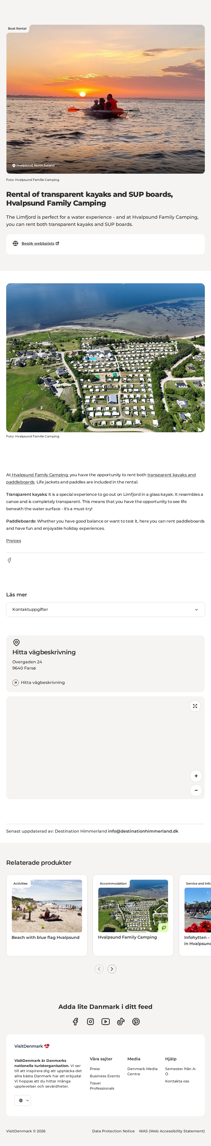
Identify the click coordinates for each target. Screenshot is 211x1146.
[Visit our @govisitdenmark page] (120, 1021)
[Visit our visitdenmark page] (105, 1021)
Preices (13, 540)
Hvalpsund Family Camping (39, 474)
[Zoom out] (196, 790)
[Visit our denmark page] (75, 1021)
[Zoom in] (196, 776)
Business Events (105, 1076)
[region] (105, 747)
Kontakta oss (177, 1081)
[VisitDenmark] (32, 1046)
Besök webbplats (38, 243)
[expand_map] (195, 706)
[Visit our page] (90, 1021)
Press (95, 1068)
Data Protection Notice (113, 1131)
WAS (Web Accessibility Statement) (172, 1131)
